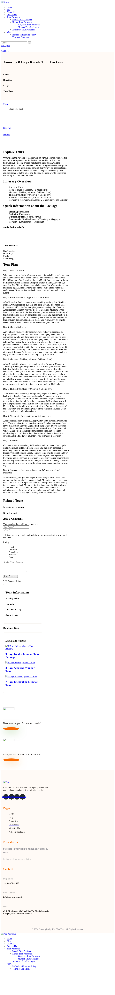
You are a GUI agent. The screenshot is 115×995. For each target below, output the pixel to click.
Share (5, 104)
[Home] (5, 2)
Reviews (7, 128)
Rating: (6, 542)
